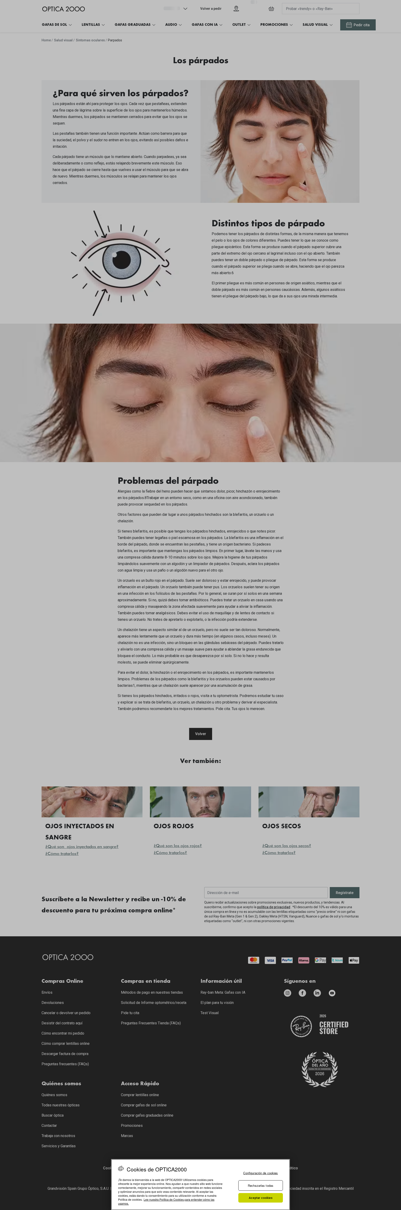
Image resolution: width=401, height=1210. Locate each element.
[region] (200, 1184)
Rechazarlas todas (260, 1185)
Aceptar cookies (261, 1198)
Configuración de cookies (260, 1173)
